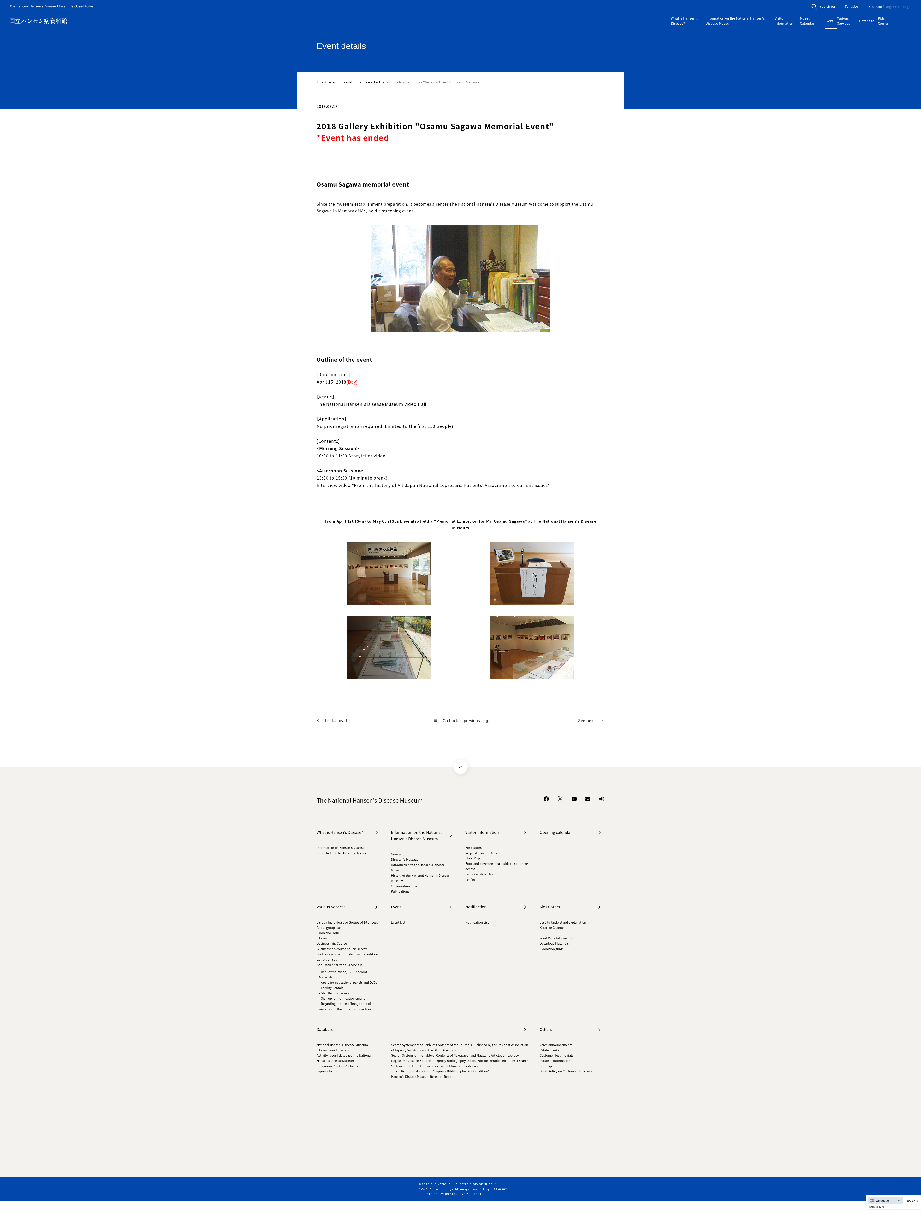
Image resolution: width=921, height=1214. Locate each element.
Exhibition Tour (328, 932)
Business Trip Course (332, 943)
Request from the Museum (484, 853)
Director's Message (404, 859)
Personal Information (555, 1060)
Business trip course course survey (342, 949)
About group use (329, 927)
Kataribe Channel (552, 927)
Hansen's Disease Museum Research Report (422, 1076)
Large (888, 7)
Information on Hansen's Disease (340, 847)
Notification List (477, 922)
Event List (372, 82)
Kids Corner (883, 21)
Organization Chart (405, 886)
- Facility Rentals (331, 987)
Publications (400, 891)
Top (320, 82)
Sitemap (546, 1066)
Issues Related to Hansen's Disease (342, 853)
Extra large (902, 7)
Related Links (549, 1050)
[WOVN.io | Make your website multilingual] (911, 1201)
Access (470, 868)
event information (343, 82)
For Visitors (473, 847)
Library (322, 938)
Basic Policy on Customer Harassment (567, 1071)
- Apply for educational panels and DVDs (348, 982)
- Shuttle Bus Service (334, 993)
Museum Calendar (807, 21)
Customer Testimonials (556, 1055)
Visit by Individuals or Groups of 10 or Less (347, 922)
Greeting (397, 854)
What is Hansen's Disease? (684, 21)
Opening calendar (556, 832)
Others (546, 1029)
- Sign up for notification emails (342, 998)
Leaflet (470, 879)
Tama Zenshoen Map (480, 874)
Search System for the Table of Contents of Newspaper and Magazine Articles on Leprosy (455, 1055)
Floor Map (472, 858)
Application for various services (339, 964)
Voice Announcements (556, 1044)
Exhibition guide (552, 949)
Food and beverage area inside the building (496, 863)
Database (866, 20)
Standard (875, 7)
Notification (476, 907)
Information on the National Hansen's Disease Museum (735, 21)
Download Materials (554, 943)
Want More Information (556, 938)
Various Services (843, 21)
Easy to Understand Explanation (563, 922)
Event (829, 20)
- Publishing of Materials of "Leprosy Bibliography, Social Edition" (442, 1071)
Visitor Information (784, 21)
